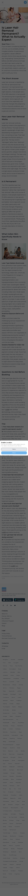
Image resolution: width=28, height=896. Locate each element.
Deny (14, 449)
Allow (14, 452)
